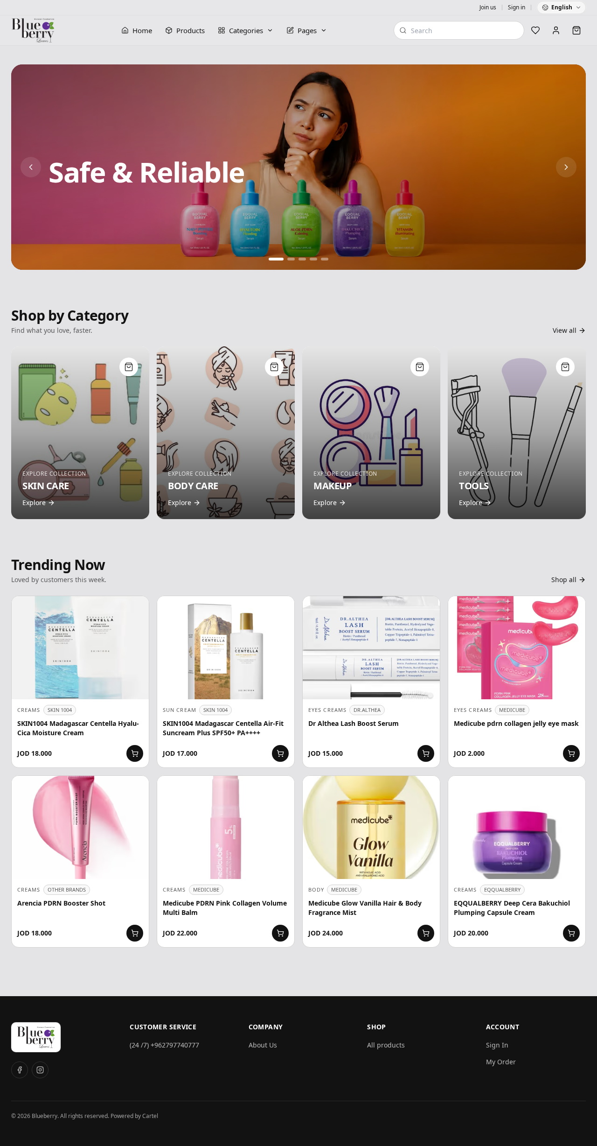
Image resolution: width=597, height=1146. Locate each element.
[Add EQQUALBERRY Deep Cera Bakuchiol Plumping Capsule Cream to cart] (571, 933)
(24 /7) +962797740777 (164, 1045)
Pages (307, 30)
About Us (263, 1045)
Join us (487, 7)
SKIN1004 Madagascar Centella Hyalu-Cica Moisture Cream (78, 728)
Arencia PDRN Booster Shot (61, 903)
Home (142, 30)
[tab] (272, 259)
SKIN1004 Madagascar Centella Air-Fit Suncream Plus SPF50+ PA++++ (223, 728)
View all (564, 330)
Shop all (563, 579)
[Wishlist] (535, 30)
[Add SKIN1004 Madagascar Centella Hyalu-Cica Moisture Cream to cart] (134, 753)
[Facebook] (19, 1070)
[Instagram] (40, 1070)
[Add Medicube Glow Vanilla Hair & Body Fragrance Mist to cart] (425, 933)
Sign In (497, 1045)
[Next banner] (566, 167)
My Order (501, 1061)
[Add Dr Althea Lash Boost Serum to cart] (425, 753)
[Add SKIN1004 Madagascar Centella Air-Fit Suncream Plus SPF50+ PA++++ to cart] (280, 753)
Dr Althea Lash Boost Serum (353, 723)
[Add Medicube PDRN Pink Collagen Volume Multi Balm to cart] (280, 933)
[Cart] (576, 30)
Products (190, 30)
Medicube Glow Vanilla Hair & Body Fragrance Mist (365, 908)
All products (386, 1045)
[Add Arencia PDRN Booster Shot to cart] (134, 933)
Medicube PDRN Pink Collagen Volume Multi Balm (225, 908)
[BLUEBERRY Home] (33, 30)
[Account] (556, 30)
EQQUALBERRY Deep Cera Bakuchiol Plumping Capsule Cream (512, 908)
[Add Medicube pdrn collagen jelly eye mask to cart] (571, 753)
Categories (246, 30)
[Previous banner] (31, 167)
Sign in (516, 7)
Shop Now (77, 206)
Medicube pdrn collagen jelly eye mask (516, 723)
